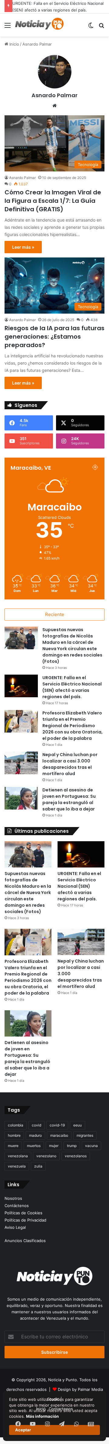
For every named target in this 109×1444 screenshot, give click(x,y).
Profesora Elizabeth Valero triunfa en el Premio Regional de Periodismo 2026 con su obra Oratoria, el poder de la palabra (72, 725)
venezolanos (76, 1156)
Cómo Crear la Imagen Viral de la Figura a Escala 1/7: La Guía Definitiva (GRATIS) (53, 200)
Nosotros (13, 1198)
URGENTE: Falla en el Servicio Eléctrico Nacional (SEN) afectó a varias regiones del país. (72, 687)
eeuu (77, 1125)
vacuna (91, 1145)
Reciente (54, 614)
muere (13, 1145)
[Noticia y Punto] (39, 25)
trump (72, 1145)
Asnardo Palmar (54, 95)
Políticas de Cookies (23, 1212)
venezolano (46, 1156)
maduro (35, 1135)
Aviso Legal (15, 1227)
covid (36, 1125)
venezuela (17, 1166)
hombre (14, 1135)
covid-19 (57, 1125)
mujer (53, 1145)
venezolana (18, 1156)
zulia (38, 1166)
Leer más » (23, 247)
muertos (34, 1145)
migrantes (85, 1135)
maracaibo (59, 1135)
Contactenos (61, 1408)
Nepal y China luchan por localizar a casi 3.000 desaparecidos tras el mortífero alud (69, 764)
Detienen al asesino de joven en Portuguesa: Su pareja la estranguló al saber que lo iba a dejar (69, 799)
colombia (15, 1125)
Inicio (13, 44)
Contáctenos (17, 1205)
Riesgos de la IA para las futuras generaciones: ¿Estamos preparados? (54, 336)
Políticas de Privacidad (25, 1220)
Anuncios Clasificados (25, 1240)
